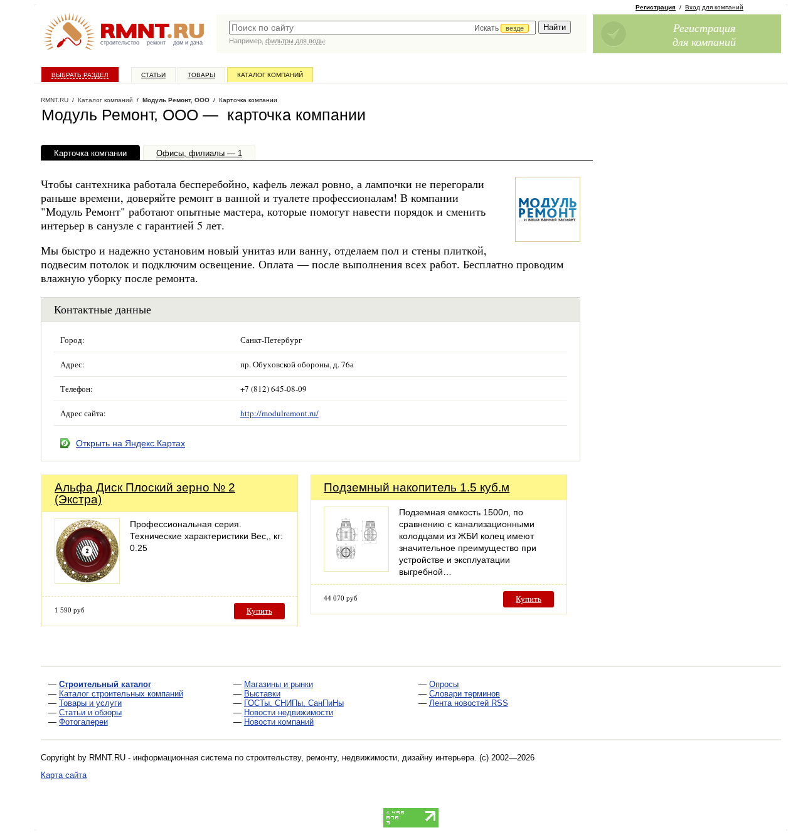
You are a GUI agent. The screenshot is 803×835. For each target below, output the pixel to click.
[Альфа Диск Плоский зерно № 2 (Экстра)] (87, 580)
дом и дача (188, 42)
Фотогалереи (83, 722)
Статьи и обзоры (90, 712)
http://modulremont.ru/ (279, 413)
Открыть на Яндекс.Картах (130, 443)
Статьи (153, 74)
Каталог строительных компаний (121, 693)
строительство (119, 42)
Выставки (262, 693)
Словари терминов (464, 693)
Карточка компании (90, 153)
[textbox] (382, 27)
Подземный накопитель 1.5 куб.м (416, 487)
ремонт (156, 42)
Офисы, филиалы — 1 (199, 153)
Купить (259, 611)
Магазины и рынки (278, 684)
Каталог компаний (270, 74)
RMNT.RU (54, 100)
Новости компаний (279, 722)
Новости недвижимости (288, 712)
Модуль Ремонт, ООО (176, 100)
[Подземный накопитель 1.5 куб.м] (356, 568)
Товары (201, 74)
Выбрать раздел (80, 74)
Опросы (444, 684)
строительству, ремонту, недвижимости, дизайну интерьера (360, 757)
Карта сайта (64, 775)
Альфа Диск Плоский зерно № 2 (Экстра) (145, 493)
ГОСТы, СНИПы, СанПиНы (294, 703)
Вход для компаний (714, 7)
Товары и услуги (90, 703)
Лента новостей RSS (468, 703)
